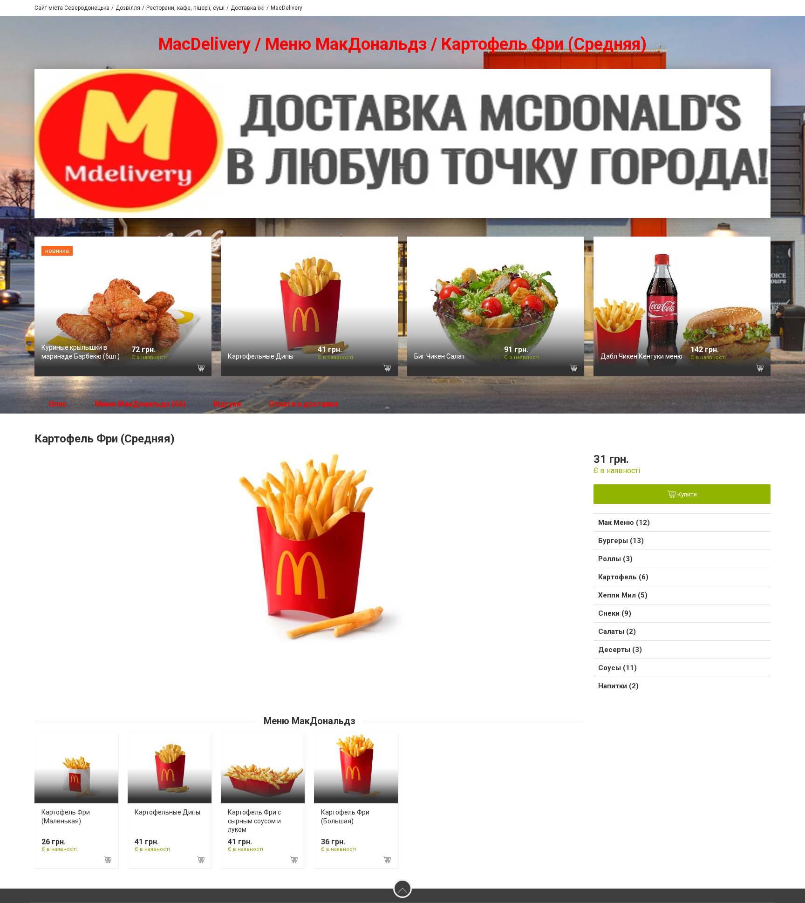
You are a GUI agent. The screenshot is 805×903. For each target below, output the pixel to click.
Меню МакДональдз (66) (140, 404)
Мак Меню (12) (624, 522)
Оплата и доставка (303, 404)
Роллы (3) (615, 559)
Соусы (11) (617, 668)
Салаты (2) (617, 631)
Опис (57, 404)
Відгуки (227, 404)
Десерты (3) (620, 649)
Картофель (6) (623, 577)
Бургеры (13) (621, 540)
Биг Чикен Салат (439, 356)
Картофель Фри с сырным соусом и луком (254, 820)
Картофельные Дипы (260, 356)
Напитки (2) (618, 686)
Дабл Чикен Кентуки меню (641, 356)
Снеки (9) (614, 613)
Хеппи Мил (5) (623, 595)
